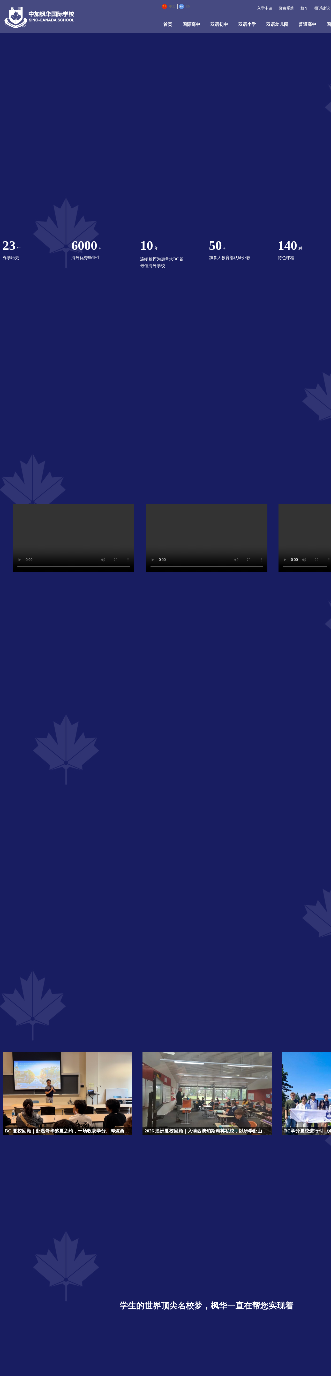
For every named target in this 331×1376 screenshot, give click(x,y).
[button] (323, 6)
